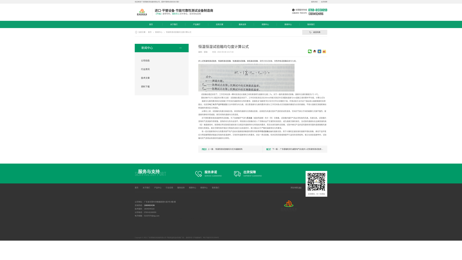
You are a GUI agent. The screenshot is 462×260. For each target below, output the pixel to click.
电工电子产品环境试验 (218, 104)
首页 (151, 24)
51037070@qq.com (151, 216)
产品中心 (157, 188)
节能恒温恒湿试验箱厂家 (145, 219)
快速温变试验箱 (239, 61)
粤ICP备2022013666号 (211, 237)
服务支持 (242, 24)
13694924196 (315, 14)
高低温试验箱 (252, 61)
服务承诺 (314, 2)
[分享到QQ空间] (319, 51)
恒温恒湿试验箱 (224, 61)
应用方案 (219, 24)
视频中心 (265, 24)
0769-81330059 (150, 212)
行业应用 (169, 188)
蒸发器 (249, 118)
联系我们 (311, 24)
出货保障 (324, 2)
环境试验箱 (263, 131)
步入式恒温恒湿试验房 (207, 61)
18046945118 (149, 209)
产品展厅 (196, 24)
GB (206, 98)
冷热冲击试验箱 (280, 61)
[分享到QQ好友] (314, 51)
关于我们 (173, 24)
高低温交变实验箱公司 (164, 219)
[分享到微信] (310, 51)
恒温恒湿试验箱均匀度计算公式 (178, 32)
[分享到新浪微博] (324, 51)
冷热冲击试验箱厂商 (197, 219)
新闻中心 (288, 24)
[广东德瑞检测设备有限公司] (142, 12)
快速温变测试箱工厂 (181, 219)
